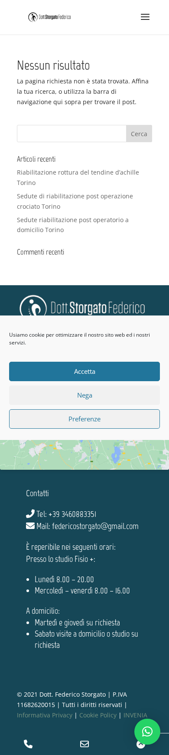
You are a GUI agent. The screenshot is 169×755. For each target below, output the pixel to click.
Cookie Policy (98, 715)
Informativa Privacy (44, 715)
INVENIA (135, 715)
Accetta (84, 371)
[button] (147, 732)
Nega (84, 395)
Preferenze (84, 418)
